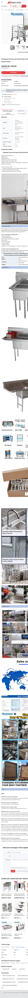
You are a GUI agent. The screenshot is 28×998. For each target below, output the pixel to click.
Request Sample (24, 75)
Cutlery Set (16, 949)
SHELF (2, 952)
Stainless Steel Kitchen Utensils (8, 982)
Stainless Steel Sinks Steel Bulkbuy (9, 985)
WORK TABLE (4, 954)
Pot (14, 954)
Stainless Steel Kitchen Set (22, 978)
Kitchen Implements (19, 9)
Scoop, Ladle (22, 969)
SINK (15, 952)
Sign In (3, 104)
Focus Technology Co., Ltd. (17, 992)
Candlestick (3, 949)
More (2, 987)
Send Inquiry (13, 72)
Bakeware (14, 969)
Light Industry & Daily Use (9, 9)
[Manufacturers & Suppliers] (14, 2)
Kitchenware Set (5, 969)
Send (13, 871)
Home (2, 9)
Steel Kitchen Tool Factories (8, 978)
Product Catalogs (20, 947)
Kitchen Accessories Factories (8, 975)
